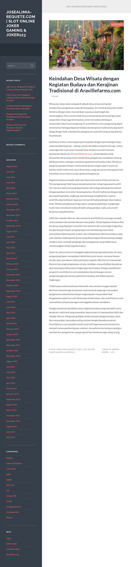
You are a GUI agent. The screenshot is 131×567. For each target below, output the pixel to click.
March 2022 (11, 410)
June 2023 (10, 372)
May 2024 (10, 312)
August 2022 (11, 405)
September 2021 (13, 421)
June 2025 (10, 242)
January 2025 (12, 269)
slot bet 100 (11, 496)
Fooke (55, 96)
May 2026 (10, 182)
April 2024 (10, 318)
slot (7, 490)
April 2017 (10, 437)
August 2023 (11, 361)
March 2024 (11, 323)
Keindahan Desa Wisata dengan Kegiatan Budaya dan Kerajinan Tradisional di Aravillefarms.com (85, 84)
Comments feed (12, 549)
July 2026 (10, 172)
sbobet (9, 479)
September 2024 (13, 291)
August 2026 (11, 166)
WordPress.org (12, 554)
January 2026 (12, 204)
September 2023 (13, 356)
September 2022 (13, 399)
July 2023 (10, 367)
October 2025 (12, 220)
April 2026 (10, 188)
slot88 (9, 501)
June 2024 (10, 307)
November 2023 (13, 345)
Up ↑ (113, 352)
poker (8, 474)
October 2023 (12, 350)
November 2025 (13, 215)
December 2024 (13, 274)
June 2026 (10, 177)
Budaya (9, 458)
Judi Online (11, 469)
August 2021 (11, 426)
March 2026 (11, 193)
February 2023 (12, 394)
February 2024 (12, 329)
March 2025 (11, 258)
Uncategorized (12, 512)
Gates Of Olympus (14, 463)
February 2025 (12, 264)
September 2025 (13, 226)
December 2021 (13, 415)
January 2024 (12, 334)
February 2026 (12, 199)
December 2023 (13, 339)
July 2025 (10, 237)
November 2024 (13, 280)
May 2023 (10, 377)
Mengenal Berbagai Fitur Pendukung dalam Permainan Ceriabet (18, 117)
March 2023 (11, 388)
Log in (8, 538)
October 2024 (12, 285)
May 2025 (10, 247)
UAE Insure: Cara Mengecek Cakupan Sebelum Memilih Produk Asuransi (20, 98)
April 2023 (10, 383)
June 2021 (10, 432)
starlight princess (13, 507)
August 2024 (11, 296)
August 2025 (11, 231)
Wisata (9, 517)
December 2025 (13, 209)
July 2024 (10, 302)
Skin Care (10, 485)
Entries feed (11, 543)
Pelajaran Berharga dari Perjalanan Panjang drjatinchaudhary (16, 127)
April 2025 (10, 253)
